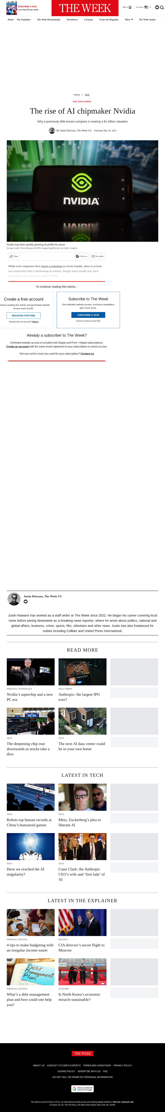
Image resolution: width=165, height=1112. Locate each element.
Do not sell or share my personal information (83, 1077)
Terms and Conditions (97, 1065)
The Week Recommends (48, 19)
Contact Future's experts (64, 1065)
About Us (38, 1065)
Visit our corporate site (123, 1102)
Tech (87, 94)
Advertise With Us (89, 1071)
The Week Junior (147, 19)
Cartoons (88, 19)
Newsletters (72, 19)
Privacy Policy (123, 1065)
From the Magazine (109, 19)
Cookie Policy (66, 1071)
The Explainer (24, 19)
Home (77, 94)
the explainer (82, 102)
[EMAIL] (26, 601)
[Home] (10, 19)
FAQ (105, 1071)
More (128, 19)
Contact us (87, 353)
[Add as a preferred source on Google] (82, 1088)
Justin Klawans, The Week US (75, 130)
